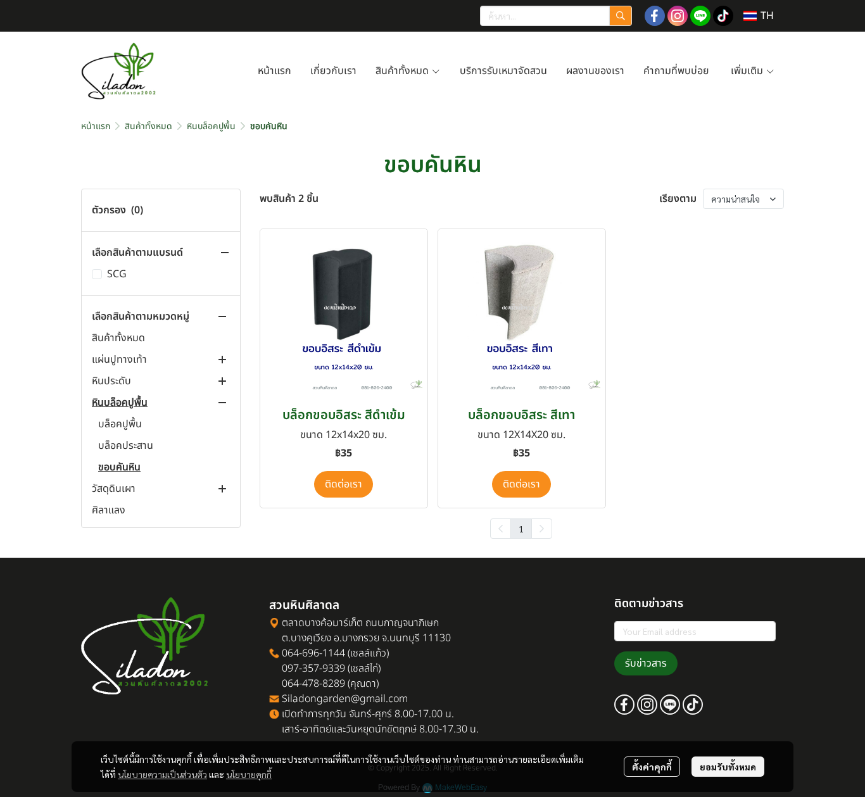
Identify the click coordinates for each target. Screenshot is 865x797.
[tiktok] (723, 16)
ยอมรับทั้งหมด (728, 766)
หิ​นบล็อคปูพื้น (211, 126)
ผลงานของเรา (595, 70)
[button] (556, 16)
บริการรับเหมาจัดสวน (503, 70)
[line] (700, 16)
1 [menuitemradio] (521, 528)
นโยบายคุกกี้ (249, 774)
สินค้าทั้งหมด (403, 70)
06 (286, 653)
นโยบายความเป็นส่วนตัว (162, 774)
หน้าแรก (274, 70)
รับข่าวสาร (646, 663)
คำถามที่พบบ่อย (677, 70)
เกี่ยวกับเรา (333, 70)
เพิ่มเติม (748, 70)
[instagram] (677, 16)
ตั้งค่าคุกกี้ (652, 766)
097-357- (295, 668)
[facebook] (655, 16)
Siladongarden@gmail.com (345, 698)
